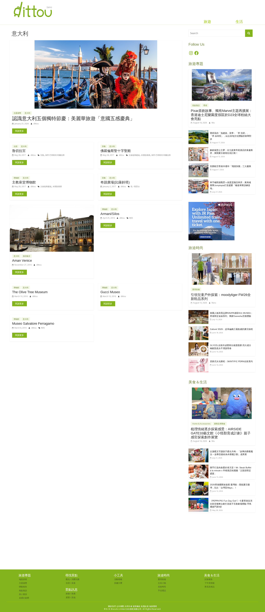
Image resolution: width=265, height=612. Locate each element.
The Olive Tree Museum (30, 292)
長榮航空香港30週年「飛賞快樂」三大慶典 (230, 166)
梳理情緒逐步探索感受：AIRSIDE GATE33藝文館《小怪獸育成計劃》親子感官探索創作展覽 (221, 433)
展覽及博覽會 (219, 423)
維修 (68, 593)
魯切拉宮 (19, 151)
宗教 (104, 146)
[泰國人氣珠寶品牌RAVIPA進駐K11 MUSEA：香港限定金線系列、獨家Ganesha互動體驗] (198, 311)
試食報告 (209, 579)
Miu (213, 122)
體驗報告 (23, 586)
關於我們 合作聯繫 (116, 606)
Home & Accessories (201, 423)
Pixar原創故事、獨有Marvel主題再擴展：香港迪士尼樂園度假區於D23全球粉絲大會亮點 (221, 115)
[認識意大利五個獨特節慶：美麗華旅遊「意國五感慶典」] (96, 42)
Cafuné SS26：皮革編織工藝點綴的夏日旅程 (231, 329)
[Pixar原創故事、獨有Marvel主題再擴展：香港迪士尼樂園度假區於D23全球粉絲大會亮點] (222, 70)
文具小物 (162, 583)
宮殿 (42, 155)
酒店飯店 (26, 256)
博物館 (16, 178)
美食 (73, 583)
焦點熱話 (196, 105)
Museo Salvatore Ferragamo (33, 323)
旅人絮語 (23, 594)
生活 (239, 22)
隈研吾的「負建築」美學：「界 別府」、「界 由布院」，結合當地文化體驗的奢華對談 (230, 136)
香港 (205, 105)
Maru (214, 302)
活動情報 (118, 579)
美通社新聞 (24, 597)
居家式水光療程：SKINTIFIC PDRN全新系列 (231, 361)
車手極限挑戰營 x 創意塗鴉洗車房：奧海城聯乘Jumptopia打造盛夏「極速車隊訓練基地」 (230, 185)
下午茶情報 (210, 583)
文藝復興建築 (134, 155)
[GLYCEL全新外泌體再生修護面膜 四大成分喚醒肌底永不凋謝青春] (198, 343)
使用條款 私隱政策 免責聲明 (145, 606)
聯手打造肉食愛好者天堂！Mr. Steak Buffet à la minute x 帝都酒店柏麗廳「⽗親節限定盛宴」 (230, 470)
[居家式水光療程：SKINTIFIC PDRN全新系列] (198, 360)
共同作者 (128, 606)
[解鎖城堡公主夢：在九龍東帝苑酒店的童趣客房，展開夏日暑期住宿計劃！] (198, 148)
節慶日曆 (118, 583)
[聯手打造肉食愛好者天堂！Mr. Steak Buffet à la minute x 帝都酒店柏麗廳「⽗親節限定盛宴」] (198, 466)
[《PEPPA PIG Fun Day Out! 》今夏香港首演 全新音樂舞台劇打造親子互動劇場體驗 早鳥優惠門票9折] (198, 499)
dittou (36, 123)
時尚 (131, 218)
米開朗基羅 (145, 155)
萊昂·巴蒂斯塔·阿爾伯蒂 (55, 155)
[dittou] (32, 2)
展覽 (68, 597)
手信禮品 (162, 590)
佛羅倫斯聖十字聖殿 (115, 151)
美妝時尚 (162, 586)
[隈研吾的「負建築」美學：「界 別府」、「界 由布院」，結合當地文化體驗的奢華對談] (198, 131)
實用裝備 (196, 289)
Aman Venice (22, 260)
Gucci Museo (110, 292)
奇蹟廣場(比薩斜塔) (115, 182)
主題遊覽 (17, 113)
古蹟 (15, 146)
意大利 (27, 113)
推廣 (73, 593)
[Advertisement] (132, 546)
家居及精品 (210, 586)
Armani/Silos (109, 214)
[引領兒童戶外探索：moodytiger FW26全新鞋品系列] (222, 254)
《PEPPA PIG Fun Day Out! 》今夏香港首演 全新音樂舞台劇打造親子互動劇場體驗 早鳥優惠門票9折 (231, 504)
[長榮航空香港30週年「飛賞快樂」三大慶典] (198, 164)
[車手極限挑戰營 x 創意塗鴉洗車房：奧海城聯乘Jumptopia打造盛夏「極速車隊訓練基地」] (198, 181)
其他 (73, 597)
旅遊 (207, 22)
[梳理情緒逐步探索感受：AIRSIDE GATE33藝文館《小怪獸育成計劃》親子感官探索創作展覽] (222, 389)
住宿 (68, 583)
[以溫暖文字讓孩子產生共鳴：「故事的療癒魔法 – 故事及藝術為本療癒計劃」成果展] (198, 450)
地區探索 (23, 579)
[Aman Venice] (52, 206)
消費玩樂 (75, 579)
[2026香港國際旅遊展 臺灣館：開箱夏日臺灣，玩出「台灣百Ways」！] (198, 483)
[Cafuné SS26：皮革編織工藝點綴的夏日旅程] (198, 327)
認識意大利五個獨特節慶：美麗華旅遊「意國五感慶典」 (73, 118)
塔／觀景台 (135, 186)
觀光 (68, 579)
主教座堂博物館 (24, 182)
